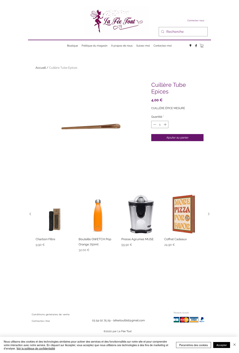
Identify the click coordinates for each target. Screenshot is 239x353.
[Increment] (165, 124)
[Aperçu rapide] (55, 214)
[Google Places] (190, 45)
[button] (202, 45)
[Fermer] (234, 345)
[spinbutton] (160, 124)
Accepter (221, 345)
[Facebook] (196, 45)
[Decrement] (154, 124)
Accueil (40, 67)
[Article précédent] (30, 214)
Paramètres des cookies (193, 345)
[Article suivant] (209, 214)
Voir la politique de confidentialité (35, 348)
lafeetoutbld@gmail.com (129, 320)
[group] (119, 223)
